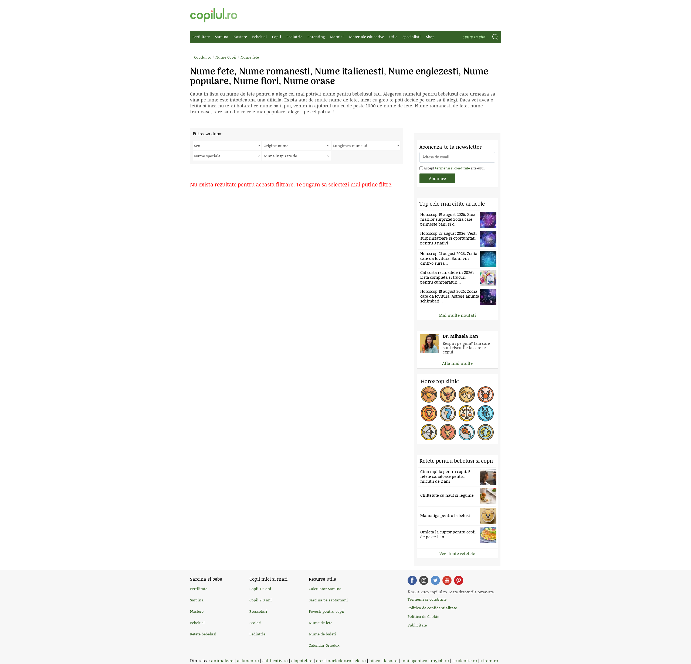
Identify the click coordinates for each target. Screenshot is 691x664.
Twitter (435, 580)
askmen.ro (248, 660)
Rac (485, 394)
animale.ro (222, 660)
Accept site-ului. (454, 168)
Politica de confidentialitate (432, 608)
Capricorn (448, 432)
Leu (429, 413)
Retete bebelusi (203, 634)
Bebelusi (259, 36)
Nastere (240, 36)
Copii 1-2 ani (260, 588)
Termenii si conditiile (427, 599)
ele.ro (360, 660)
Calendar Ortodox (324, 645)
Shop (430, 36)
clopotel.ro (302, 660)
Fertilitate (201, 36)
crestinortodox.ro (333, 660)
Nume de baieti (322, 634)
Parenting (316, 36)
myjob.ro (440, 660)
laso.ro (391, 660)
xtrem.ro (489, 660)
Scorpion (485, 413)
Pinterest (458, 580)
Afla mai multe (457, 363)
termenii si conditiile (452, 168)
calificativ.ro (275, 660)
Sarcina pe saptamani (328, 600)
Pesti (485, 432)
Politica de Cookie (423, 616)
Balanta (467, 413)
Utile (393, 36)
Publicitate (417, 625)
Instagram (423, 580)
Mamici (337, 36)
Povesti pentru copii (326, 611)
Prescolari (258, 611)
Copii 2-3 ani (260, 600)
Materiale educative (366, 36)
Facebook (412, 580)
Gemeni (467, 394)
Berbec (429, 394)
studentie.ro (464, 660)
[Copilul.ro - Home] (213, 15)
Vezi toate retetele (457, 553)
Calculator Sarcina (325, 588)
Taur (448, 394)
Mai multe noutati (457, 315)
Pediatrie (294, 36)
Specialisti (411, 36)
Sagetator (429, 432)
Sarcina (221, 36)
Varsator (467, 432)
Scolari (255, 622)
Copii (276, 36)
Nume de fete (320, 622)
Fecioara (448, 413)
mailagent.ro (414, 660)
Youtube (447, 580)
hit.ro (374, 660)
